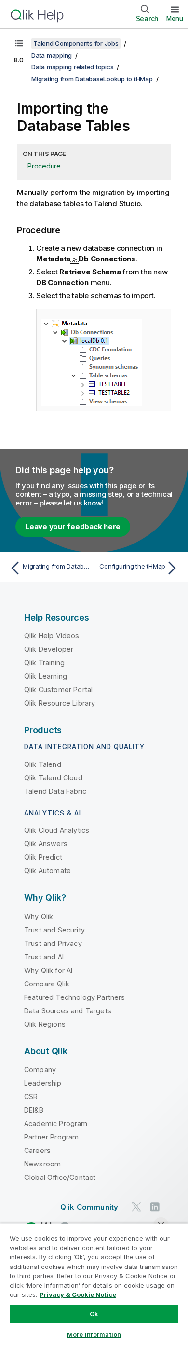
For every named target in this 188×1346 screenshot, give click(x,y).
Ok (94, 1314)
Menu (174, 18)
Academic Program (56, 1123)
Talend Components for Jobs (76, 43)
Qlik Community (89, 1207)
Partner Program (51, 1137)
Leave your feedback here (73, 526)
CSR (31, 1096)
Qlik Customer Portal (58, 690)
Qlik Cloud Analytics (56, 830)
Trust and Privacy (53, 943)
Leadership (43, 1083)
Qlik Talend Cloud (53, 778)
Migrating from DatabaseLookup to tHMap (92, 79)
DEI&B (33, 1110)
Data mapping (51, 55)
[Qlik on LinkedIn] (155, 1206)
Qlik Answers (45, 844)
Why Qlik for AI (48, 970)
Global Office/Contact (59, 1177)
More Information (94, 1334)
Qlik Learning (45, 676)
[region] (94, 1284)
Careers (37, 1150)
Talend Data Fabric (55, 791)
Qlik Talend (42, 764)
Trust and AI (44, 957)
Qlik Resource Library (59, 703)
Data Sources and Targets (67, 1011)
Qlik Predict (43, 857)
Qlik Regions (45, 1024)
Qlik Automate (47, 871)
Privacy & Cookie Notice (78, 1294)
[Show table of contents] (19, 43)
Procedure (44, 166)
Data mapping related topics (72, 67)
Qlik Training (44, 663)
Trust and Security (54, 930)
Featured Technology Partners (74, 997)
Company (40, 1069)
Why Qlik (38, 916)
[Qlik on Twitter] (136, 1206)
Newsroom (42, 1164)
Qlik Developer (48, 649)
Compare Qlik (46, 984)
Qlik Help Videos (52, 636)
